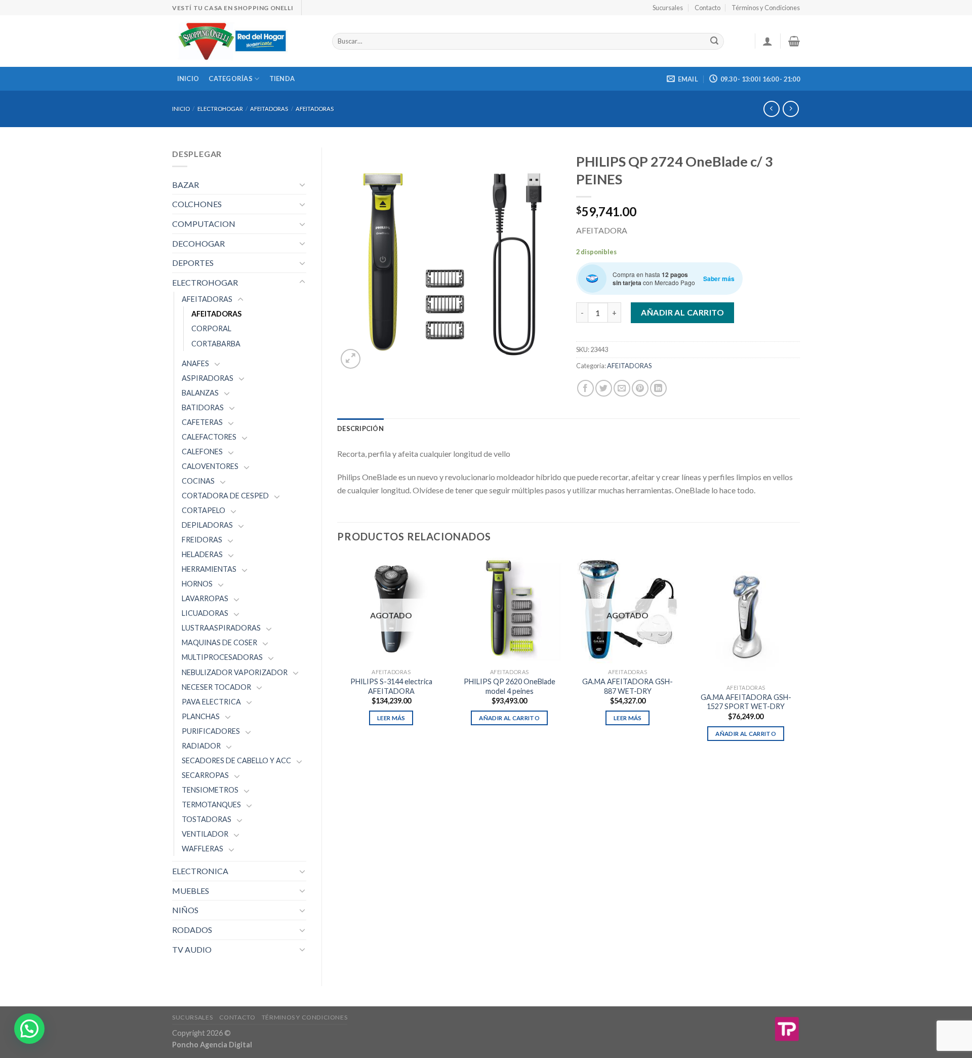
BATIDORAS (203, 407)
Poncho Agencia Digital (212, 1044)
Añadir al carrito (682, 312)
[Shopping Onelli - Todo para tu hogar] (244, 41)
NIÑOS (185, 910)
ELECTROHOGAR (220, 108)
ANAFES (195, 363)
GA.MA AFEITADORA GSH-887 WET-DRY (627, 686)
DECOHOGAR (198, 243)
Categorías (231, 78)
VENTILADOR (205, 834)
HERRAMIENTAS (209, 569)
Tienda (282, 78)
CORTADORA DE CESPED (225, 495)
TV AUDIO (192, 949)
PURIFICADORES (211, 731)
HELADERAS (202, 554)
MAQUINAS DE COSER (219, 642)
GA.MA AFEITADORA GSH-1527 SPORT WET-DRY (746, 702)
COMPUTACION (203, 223)
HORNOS (197, 583)
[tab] (360, 428)
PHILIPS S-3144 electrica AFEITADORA (391, 686)
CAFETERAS (202, 422)
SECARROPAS (205, 775)
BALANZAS (200, 392)
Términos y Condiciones (766, 8)
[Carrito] (794, 41)
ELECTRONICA (200, 871)
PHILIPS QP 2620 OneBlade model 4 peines (509, 686)
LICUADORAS (205, 613)
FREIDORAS (202, 539)
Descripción (360, 428)
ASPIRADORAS (207, 378)
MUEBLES (190, 890)
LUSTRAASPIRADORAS (221, 627)
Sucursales (668, 8)
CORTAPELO (203, 510)
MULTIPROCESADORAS (222, 657)
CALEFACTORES (209, 437)
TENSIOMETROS (210, 790)
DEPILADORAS (207, 525)
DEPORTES (193, 262)
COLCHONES (197, 204)
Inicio (188, 78)
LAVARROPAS (205, 598)
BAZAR (185, 184)
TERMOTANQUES (211, 804)
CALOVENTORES (210, 466)
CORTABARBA (215, 343)
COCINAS (198, 481)
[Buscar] (714, 41)
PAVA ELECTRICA (211, 701)
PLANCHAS (201, 716)
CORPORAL (211, 328)
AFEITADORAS (269, 108)
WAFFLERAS (202, 848)
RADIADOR (201, 745)
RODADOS (192, 929)
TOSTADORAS (206, 819)
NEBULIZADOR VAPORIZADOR (235, 672)
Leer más (391, 718)
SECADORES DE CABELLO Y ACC (236, 760)
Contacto (707, 8)
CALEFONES (202, 451)
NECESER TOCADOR (216, 687)
